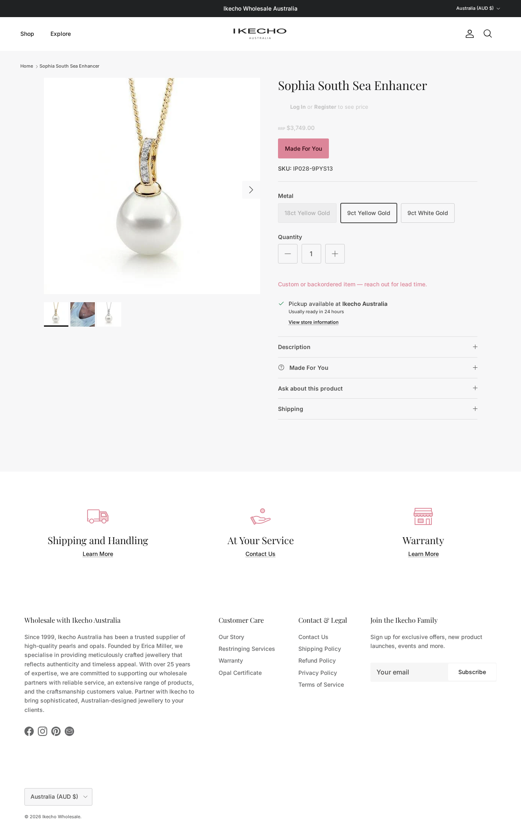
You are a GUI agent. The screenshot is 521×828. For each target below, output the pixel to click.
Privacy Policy (317, 672)
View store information (314, 322)
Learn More (98, 553)
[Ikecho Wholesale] (260, 33)
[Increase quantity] (335, 254)
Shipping (290, 408)
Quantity (290, 236)
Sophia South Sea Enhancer (69, 66)
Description (294, 346)
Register (325, 106)
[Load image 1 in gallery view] (152, 186)
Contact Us (260, 553)
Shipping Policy (319, 648)
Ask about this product (310, 388)
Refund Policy (317, 660)
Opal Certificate (240, 672)
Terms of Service (321, 684)
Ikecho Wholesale (61, 816)
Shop (27, 33)
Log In (298, 106)
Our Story (231, 636)
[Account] (468, 34)
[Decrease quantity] (288, 254)
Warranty (231, 660)
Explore (60, 33)
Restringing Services (247, 648)
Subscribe (472, 671)
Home (26, 66)
